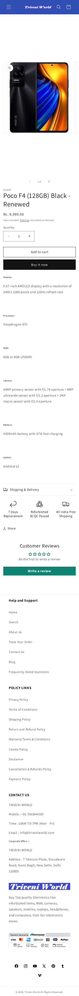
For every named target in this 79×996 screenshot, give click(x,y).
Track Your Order (20, 642)
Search (13, 622)
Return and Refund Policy (27, 729)
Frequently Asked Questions (29, 672)
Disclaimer (16, 759)
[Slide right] (49, 181)
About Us (15, 632)
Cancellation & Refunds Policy (30, 769)
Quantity (8, 227)
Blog (12, 662)
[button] (9, 7)
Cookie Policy (18, 749)
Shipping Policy (20, 719)
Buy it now (39, 265)
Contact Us (16, 652)
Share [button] (12, 528)
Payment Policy (19, 779)
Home (13, 612)
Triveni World (32, 992)
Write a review (39, 571)
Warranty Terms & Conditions (29, 739)
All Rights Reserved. (52, 992)
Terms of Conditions (23, 709)
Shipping (24, 220)
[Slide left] (30, 181)
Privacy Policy (18, 700)
